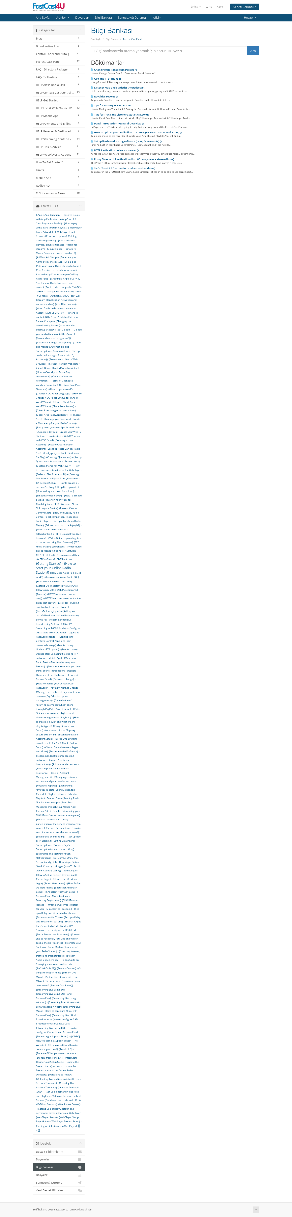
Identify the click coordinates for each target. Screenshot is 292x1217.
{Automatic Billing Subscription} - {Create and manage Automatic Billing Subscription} (58, 347)
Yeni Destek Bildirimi (50, 1190)
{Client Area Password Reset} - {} (54, 414)
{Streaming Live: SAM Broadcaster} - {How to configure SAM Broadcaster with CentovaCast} (57, 1019)
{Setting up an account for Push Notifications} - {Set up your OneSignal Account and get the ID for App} (57, 858)
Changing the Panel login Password (115, 69)
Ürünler (61, 17)
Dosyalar (41, 1175)
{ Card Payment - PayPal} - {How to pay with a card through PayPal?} (56, 223)
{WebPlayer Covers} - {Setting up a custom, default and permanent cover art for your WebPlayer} (59, 1109)
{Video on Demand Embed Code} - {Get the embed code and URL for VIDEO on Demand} (59, 1100)
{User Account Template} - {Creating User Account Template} (58, 1083)
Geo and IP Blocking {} (107, 78)
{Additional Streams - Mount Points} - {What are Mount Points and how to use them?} (56, 249)
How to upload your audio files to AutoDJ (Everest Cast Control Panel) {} (138, 132)
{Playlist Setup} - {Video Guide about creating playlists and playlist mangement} (58, 713)
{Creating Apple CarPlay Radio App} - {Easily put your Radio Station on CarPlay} (58, 453)
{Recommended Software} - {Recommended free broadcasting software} (57, 756)
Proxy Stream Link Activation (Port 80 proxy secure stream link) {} (134, 159)
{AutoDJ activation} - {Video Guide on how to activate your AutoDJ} (56, 308)
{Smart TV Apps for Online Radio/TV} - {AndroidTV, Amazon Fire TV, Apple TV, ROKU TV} (58, 926)
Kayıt (220, 7)
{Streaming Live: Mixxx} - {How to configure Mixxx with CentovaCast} (58, 1011)
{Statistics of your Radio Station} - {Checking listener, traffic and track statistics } (58, 951)
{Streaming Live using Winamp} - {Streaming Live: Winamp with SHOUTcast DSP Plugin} (58, 1002)
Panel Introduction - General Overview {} (119, 123)
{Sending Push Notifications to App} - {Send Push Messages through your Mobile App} (57, 802)
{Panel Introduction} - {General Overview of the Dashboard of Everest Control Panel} (57, 675)
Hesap (249, 17)
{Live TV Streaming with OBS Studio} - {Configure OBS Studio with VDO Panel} (58, 628)
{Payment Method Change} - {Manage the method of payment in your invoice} (58, 692)
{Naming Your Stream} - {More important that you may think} (58, 667)
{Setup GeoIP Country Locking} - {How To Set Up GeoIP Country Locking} (58, 866)
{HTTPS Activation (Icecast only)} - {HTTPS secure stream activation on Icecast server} (58, 598)
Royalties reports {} (106, 96)
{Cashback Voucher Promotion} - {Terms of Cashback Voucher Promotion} (54, 381)
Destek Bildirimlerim (49, 1151)
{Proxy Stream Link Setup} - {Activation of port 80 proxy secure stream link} (55, 730)
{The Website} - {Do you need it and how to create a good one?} (57, 1045)
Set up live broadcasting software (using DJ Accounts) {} (128, 141)
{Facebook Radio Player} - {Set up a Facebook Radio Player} (58, 521)
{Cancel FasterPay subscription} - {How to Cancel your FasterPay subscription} (58, 372)
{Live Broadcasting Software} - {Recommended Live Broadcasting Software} (57, 620)
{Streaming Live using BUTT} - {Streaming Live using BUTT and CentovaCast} (54, 994)
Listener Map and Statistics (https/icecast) (119, 87)
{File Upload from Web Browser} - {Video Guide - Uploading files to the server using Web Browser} (58, 538)
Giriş (209, 7)
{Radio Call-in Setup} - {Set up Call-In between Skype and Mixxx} (57, 747)
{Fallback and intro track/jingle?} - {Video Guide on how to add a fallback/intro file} (58, 530)
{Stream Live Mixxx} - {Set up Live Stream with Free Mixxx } (57, 977)
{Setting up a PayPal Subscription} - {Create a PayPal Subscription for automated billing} (55, 845)
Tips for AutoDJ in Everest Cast (112, 105)
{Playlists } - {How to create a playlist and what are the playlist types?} (57, 722)
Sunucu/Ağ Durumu (132, 17)
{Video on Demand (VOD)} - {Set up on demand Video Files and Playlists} (57, 1092)
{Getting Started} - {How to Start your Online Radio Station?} (56, 568)
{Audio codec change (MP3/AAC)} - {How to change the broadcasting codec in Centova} (59, 291)
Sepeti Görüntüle (244, 7)
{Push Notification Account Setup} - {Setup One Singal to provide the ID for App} (57, 739)
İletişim (156, 17)
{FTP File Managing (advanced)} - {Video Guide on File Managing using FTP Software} (59, 546)
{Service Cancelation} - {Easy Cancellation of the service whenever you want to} (58, 824)
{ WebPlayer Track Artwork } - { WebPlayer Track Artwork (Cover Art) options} (59, 232)
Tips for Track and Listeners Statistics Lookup (121, 114)
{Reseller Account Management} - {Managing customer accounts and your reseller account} (56, 777)
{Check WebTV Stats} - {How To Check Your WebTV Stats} (57, 402)
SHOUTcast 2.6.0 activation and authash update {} (124, 168)
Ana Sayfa (42, 17)
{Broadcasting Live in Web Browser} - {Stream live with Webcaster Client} (57, 364)
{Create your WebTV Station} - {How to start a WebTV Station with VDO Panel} (58, 436)
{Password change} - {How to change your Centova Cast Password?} (55, 683)
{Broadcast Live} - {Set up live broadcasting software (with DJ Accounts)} (58, 355)
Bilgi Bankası (103, 17)
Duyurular (82, 17)
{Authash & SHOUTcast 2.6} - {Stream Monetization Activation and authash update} (59, 300)
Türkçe (194, 7)
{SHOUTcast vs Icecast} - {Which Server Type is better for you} (57, 905)
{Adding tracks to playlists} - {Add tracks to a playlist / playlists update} (56, 240)
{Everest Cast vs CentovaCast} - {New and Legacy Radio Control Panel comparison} (57, 512)
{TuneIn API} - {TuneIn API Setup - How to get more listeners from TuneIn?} (56, 1053)
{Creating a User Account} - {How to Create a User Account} (54, 444)
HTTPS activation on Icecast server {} (116, 150)
